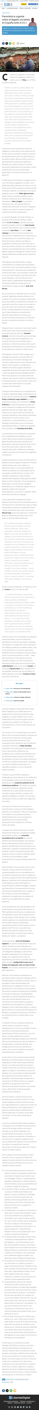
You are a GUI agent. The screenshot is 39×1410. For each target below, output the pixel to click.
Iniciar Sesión (32, 4)
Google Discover (21, 1407)
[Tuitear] (6, 43)
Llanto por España (14, 701)
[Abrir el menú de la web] (2, 4)
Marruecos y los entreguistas (17, 689)
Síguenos (22, 43)
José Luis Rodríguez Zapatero (21, 1379)
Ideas (3, 8)
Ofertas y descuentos (25, 8)
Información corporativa (11, 1401)
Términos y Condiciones (27, 1401)
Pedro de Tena (5, 13)
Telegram (27, 1407)
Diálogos (34, 8)
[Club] (8, 4)
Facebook (9, 1407)
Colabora (23, 4)
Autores (29, 1403)
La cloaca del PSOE (23, 1)
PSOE (11, 1382)
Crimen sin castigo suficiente (17, 697)
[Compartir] (3, 43)
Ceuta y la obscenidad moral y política (18, 693)
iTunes (29, 1407)
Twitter (12, 1407)
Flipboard (24, 1407)
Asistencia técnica (19, 1403)
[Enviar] (10, 43)
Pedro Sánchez (5, 1382)
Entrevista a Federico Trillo (12, 1)
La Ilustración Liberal (12, 8)
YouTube (18, 1407)
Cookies (9, 1403)
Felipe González (10, 1379)
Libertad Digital (19, 1397)
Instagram (15, 1407)
